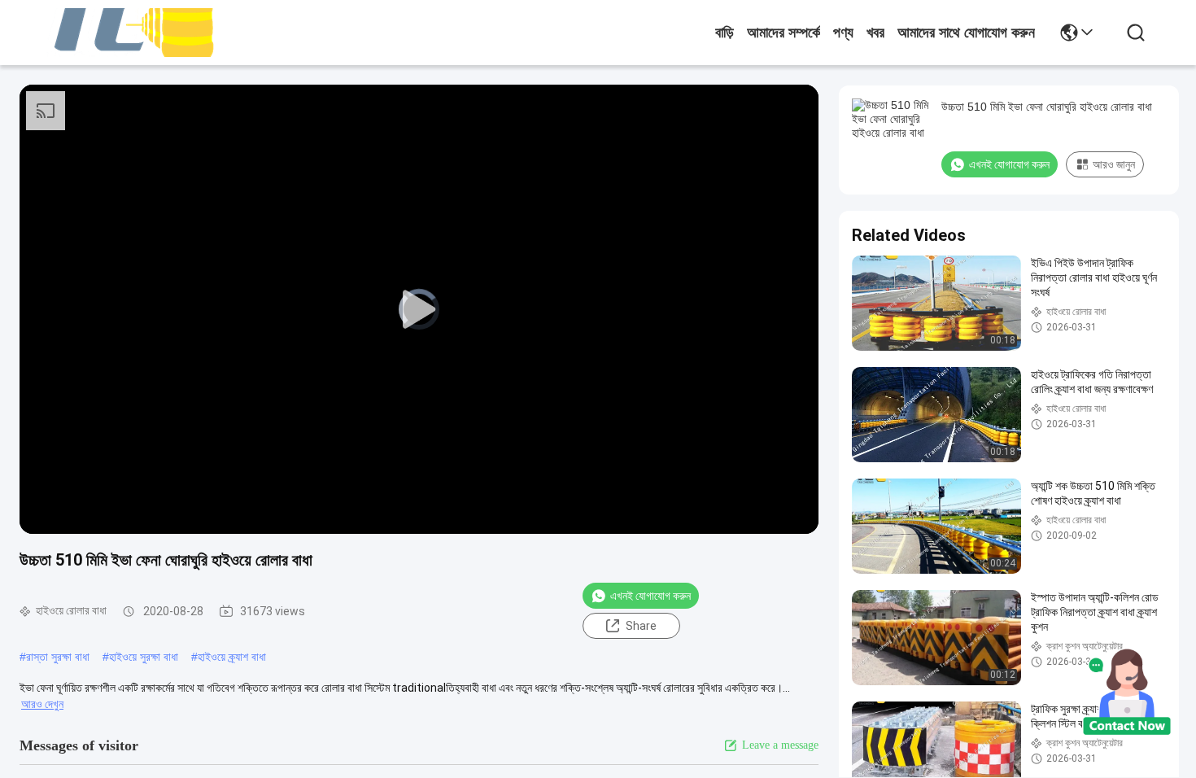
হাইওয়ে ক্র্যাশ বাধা (232, 656)
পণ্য (843, 32)
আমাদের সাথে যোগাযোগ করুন (966, 32)
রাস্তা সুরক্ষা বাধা (57, 656)
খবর (875, 32)
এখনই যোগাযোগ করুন (650, 595)
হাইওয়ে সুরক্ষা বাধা (143, 656)
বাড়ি (724, 32)
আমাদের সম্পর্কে (783, 32)
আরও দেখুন (42, 703)
